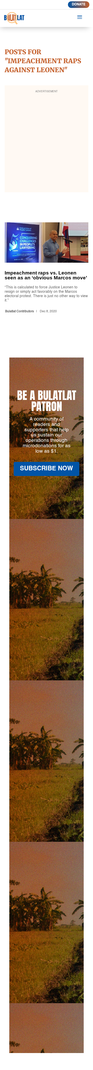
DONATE (79, 4)
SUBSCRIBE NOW (46, 469)
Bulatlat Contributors (19, 311)
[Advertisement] (46, 142)
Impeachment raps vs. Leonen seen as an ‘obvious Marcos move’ (46, 268)
